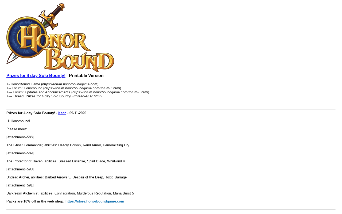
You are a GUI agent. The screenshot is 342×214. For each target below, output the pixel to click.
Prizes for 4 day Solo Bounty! (35, 75)
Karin (62, 113)
